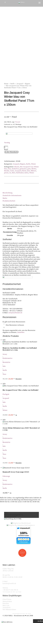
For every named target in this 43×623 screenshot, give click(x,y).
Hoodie (6, 171)
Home (6, 84)
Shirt (13, 173)
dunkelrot (15, 169)
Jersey (5, 354)
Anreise (5, 507)
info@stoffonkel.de (15, 313)
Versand (17, 122)
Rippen (27, 84)
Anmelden (20, 332)
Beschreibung (7, 193)
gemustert (23, 169)
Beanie (16, 167)
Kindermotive (7, 358)
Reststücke (6, 362)
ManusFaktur (7, 601)
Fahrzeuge (6, 476)
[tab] (21, 192)
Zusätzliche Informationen (12, 195)
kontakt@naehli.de (9, 583)
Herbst (34, 169)
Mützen (33, 171)
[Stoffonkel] (19, 135)
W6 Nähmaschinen (9, 609)
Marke (5, 198)
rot (10, 173)
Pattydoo (6, 603)
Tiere (4, 374)
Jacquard (20, 84)
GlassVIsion (7, 599)
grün (29, 169)
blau (9, 169)
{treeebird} (7, 607)
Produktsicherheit (9, 201)
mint (28, 171)
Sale (4, 366)
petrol (6, 173)
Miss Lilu (6, 605)
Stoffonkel (20, 173)
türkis (26, 173)
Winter (33, 164)
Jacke (12, 171)
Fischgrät (6, 394)
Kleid (24, 171)
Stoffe (12, 84)
